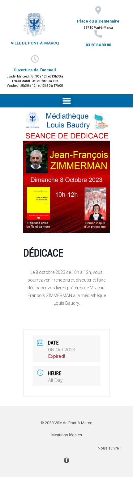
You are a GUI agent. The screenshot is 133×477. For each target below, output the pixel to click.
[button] (66, 101)
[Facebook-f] (66, 460)
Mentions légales (66, 435)
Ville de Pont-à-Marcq (35, 43)
